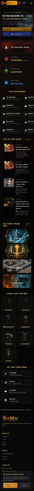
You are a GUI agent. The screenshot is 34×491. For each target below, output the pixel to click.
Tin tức (4, 454)
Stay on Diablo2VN (23, 485)
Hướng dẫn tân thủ (8, 469)
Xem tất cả (28, 139)
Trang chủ (5, 452)
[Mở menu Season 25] (31, 3)
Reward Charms (18, 35)
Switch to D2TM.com (8, 485)
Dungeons (18, 30)
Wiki (3, 457)
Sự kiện (4, 460)
